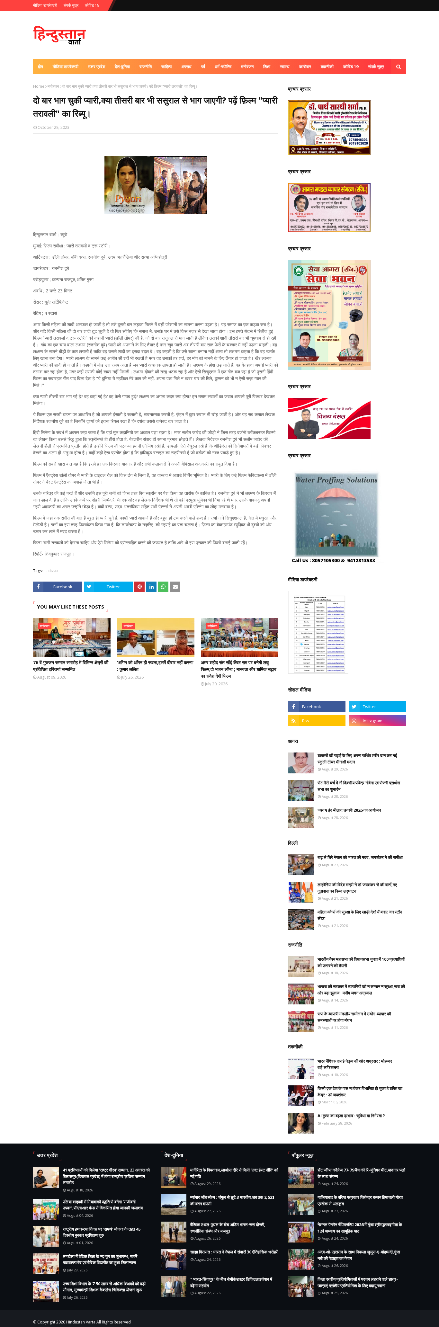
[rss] (316, 720)
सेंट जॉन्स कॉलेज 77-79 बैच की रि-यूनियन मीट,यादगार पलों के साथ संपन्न (361, 1173)
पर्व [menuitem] (203, 66)
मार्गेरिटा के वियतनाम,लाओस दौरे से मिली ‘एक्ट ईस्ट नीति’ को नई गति (234, 1173)
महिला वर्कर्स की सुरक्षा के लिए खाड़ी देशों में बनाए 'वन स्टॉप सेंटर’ (360, 915)
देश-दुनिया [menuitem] (122, 66)
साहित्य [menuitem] (166, 66)
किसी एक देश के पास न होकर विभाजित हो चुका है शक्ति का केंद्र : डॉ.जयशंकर (360, 1091)
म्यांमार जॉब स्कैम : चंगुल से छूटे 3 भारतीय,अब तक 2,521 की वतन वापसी (232, 1200)
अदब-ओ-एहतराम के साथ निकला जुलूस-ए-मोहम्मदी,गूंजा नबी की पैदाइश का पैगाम (359, 1255)
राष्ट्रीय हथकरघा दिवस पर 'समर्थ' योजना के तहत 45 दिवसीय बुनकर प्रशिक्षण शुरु (101, 1232)
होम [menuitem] (40, 66)
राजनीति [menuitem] (145, 66)
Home (38, 86)
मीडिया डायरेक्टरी (45, 5)
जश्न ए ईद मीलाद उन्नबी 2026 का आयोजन (349, 810)
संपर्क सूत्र (71, 5)
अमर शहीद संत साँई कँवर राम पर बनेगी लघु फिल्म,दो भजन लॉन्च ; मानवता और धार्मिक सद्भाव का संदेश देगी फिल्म (238, 669)
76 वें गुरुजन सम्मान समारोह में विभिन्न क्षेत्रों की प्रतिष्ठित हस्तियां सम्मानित (70, 665)
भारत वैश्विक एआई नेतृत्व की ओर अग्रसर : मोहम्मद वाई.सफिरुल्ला (355, 1064)
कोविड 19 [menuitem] (350, 66)
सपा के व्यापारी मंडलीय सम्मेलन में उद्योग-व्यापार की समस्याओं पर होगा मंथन (354, 1017)
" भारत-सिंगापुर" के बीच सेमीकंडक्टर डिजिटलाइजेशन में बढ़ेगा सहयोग (231, 1282)
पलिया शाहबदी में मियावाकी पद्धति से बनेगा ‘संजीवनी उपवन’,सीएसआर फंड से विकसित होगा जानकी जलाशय (103, 1205)
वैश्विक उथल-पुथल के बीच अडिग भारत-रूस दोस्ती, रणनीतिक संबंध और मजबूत (227, 1228)
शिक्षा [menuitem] (266, 66)
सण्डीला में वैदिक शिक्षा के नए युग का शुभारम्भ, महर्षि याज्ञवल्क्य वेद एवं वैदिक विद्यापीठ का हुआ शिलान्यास (100, 1259)
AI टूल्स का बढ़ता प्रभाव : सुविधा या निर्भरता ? (351, 1115)
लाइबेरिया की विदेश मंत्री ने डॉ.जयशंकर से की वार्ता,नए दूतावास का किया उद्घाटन (357, 888)
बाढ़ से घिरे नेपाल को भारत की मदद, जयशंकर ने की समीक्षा (360, 857)
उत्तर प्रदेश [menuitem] (96, 66)
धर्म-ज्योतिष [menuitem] (223, 66)
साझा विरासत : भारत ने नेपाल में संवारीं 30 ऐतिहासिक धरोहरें (234, 1252)
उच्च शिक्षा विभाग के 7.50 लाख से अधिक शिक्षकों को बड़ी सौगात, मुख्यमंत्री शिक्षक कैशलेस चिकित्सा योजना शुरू (104, 1287)
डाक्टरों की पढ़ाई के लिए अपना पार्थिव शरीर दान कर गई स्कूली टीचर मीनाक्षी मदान (357, 759)
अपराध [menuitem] (186, 66)
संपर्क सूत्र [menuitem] (376, 66)
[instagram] (377, 720)
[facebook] (316, 706)
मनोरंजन (53, 86)
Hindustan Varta (80, 1322)
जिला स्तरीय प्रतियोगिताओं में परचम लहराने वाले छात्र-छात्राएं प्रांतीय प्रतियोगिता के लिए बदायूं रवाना (358, 1282)
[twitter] (377, 706)
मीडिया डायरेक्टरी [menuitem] (65, 66)
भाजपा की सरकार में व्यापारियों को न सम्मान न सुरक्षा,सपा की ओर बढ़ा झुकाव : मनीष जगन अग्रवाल (361, 990)
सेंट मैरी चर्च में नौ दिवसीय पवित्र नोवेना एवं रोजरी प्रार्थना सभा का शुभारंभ (359, 786)
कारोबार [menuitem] (305, 66)
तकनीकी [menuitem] (327, 66)
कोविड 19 (92, 5)
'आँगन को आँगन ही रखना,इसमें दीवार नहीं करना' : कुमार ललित (155, 665)
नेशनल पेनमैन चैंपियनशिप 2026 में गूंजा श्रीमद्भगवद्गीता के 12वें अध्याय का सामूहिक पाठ (360, 1228)
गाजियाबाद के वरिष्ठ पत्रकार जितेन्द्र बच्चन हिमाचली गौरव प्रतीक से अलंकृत (360, 1200)
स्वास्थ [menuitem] (285, 66)
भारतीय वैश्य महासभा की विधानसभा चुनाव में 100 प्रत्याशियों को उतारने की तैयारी (361, 962)
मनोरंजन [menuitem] (247, 66)
